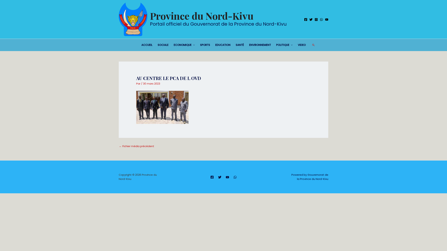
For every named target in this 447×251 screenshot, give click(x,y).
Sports (205, 45)
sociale (163, 45)
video (302, 45)
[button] (313, 45)
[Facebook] (305, 19)
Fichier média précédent (136, 146)
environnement (260, 45)
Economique (183, 45)
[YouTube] (326, 19)
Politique (282, 45)
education (222, 45)
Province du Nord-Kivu (201, 15)
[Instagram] (316, 19)
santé (240, 45)
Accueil (146, 45)
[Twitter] (311, 19)
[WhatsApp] (321, 19)
